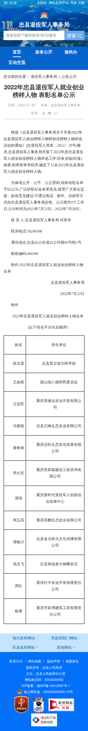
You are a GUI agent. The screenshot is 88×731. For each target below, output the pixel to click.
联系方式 (16, 661)
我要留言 (72, 661)
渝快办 (71, 52)
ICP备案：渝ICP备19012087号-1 (46, 685)
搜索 (72, 35)
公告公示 (69, 76)
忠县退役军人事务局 (44, 24)
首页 (17, 52)
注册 (81, 2)
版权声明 (53, 661)
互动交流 (16, 62)
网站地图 (34, 661)
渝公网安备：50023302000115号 (48, 691)
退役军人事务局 (44, 76)
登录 (73, 2)
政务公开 (43, 52)
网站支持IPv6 (59, 2)
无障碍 (42, 2)
